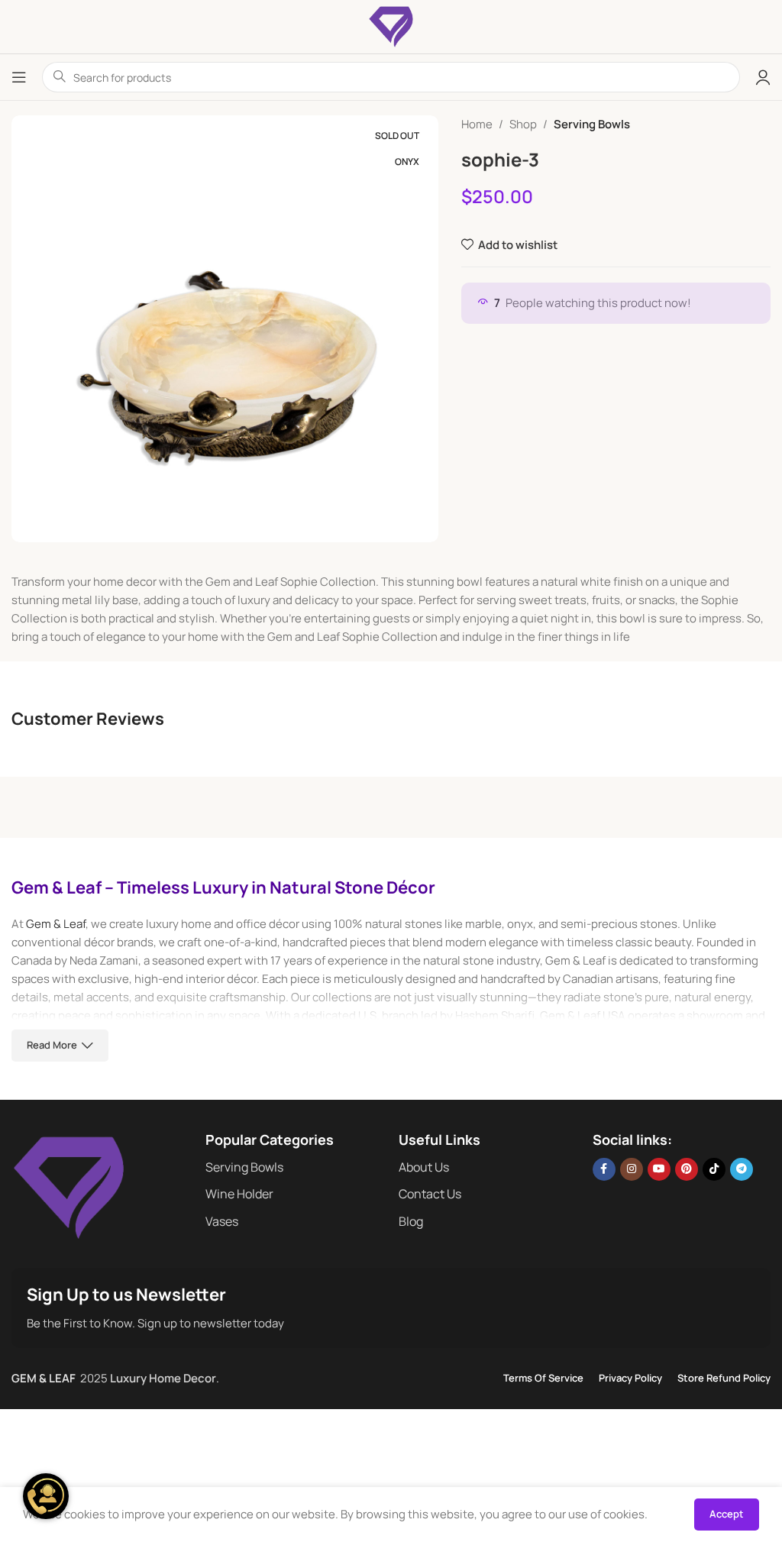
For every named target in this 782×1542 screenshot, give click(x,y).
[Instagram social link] (631, 1169)
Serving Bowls (592, 124)
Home (477, 124)
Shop (523, 124)
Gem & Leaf (56, 924)
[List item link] (294, 1168)
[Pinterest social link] (686, 1169)
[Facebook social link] (604, 1169)
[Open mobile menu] (19, 77)
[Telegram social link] (741, 1169)
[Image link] (68, 1186)
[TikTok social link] (714, 1169)
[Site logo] (391, 26)
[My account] (763, 77)
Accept (726, 1514)
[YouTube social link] (659, 1169)
